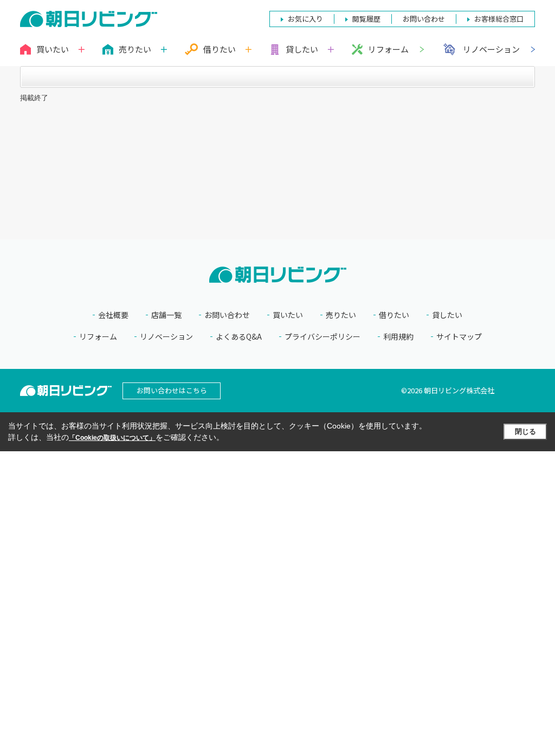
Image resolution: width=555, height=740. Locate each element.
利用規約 (398, 337)
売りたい (341, 315)
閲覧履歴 (366, 19)
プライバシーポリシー (322, 337)
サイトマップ (459, 337)
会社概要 (113, 315)
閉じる (525, 431)
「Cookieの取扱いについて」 (112, 438)
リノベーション (491, 49)
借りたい (394, 315)
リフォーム (388, 49)
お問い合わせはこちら (172, 390)
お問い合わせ (227, 315)
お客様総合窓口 (499, 19)
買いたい (288, 315)
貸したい (447, 315)
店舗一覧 (166, 315)
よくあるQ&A (239, 337)
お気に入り (305, 19)
